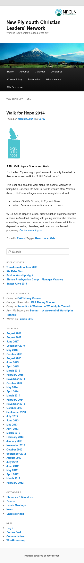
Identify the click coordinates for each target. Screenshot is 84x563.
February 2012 (14, 482)
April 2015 (12, 366)
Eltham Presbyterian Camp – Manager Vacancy (34, 279)
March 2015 (13, 370)
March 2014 (13, 395)
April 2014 (12, 391)
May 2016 (12, 350)
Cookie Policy (14, 79)
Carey (41, 119)
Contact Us (56, 71)
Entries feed (13, 532)
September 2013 (16, 412)
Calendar (40, 71)
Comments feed (15, 536)
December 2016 (15, 345)
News (9, 509)
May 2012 (12, 470)
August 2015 (13, 358)
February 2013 (14, 437)
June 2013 (12, 420)
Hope (45, 238)
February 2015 (14, 374)
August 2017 (13, 337)
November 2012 (15, 445)
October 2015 (14, 354)
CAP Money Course (29, 298)
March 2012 (13, 478)
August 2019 (13, 333)
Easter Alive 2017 (16, 283)
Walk (52, 238)
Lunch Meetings (16, 505)
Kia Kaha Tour (14, 271)
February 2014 (14, 399)
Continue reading (31, 230)
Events (21, 238)
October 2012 (14, 449)
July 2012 (12, 462)
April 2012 (12, 474)
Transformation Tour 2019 (21, 267)
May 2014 (12, 387)
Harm (38, 238)
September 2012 (16, 453)
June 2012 (12, 466)
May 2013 (12, 424)
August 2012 (13, 458)
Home (10, 71)
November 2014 (15, 379)
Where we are (53, 79)
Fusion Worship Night (19, 275)
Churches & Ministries (19, 497)
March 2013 (13, 433)
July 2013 (12, 416)
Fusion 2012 (26, 319)
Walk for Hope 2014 (25, 113)
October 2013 (14, 408)
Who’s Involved (15, 87)
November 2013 (15, 404)
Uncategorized (15, 513)
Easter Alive (34, 79)
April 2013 (12, 428)
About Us (24, 71)
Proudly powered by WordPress (42, 555)
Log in (10, 528)
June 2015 (12, 362)
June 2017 (12, 341)
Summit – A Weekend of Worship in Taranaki (44, 306)
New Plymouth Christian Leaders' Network (33, 25)
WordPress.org (15, 540)
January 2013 (14, 441)
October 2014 (14, 383)
